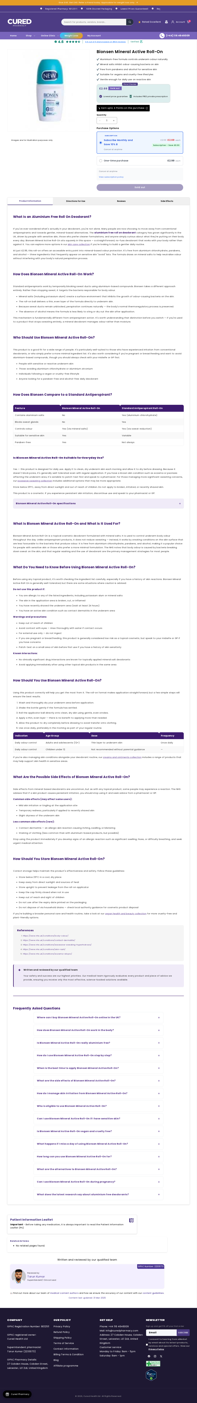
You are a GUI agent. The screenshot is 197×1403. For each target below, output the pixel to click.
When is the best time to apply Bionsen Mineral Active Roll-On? (78, 1068)
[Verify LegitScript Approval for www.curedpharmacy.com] (151, 1375)
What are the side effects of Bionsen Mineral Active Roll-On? (76, 1080)
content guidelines (153, 1293)
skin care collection (79, 244)
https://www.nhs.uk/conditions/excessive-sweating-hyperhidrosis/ (57, 944)
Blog (56, 1360)
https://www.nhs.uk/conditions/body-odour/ (46, 935)
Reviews (121, 201)
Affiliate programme (66, 1365)
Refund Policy (62, 1332)
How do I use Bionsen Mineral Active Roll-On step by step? (74, 1055)
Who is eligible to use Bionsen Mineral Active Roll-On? (72, 1106)
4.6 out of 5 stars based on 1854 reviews (105, 41)
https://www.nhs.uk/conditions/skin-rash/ (44, 949)
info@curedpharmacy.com (122, 1330)
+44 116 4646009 (118, 1326)
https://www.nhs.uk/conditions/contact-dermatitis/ (49, 940)
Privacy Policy (62, 1326)
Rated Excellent (151, 22)
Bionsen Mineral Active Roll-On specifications (46, 503)
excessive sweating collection (34, 480)
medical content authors (64, 1293)
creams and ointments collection (122, 757)
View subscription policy (111, 177)
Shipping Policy (63, 1337)
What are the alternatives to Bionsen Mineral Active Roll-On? (77, 1169)
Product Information (30, 201)
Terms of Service (64, 1343)
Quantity (101, 115)
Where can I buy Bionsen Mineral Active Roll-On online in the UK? (78, 1017)
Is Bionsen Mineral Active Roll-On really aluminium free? (73, 1042)
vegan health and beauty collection (125, 913)
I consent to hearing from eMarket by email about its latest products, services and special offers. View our (169, 1344)
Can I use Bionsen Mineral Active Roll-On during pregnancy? (76, 1181)
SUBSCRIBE (183, 1332)
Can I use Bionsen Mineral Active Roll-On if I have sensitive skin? (78, 1118)
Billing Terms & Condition (69, 1354)
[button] (97, 22)
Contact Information (66, 1348)
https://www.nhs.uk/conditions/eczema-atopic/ (47, 953)
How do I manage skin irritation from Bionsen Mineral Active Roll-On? (82, 1093)
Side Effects (167, 201)
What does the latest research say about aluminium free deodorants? (83, 1194)
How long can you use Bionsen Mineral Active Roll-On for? (74, 1156)
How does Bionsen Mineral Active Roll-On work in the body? (75, 1030)
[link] (57, 9)
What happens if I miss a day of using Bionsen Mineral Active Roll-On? (82, 1143)
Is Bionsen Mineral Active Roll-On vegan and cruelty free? (74, 1131)
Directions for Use (75, 201)
